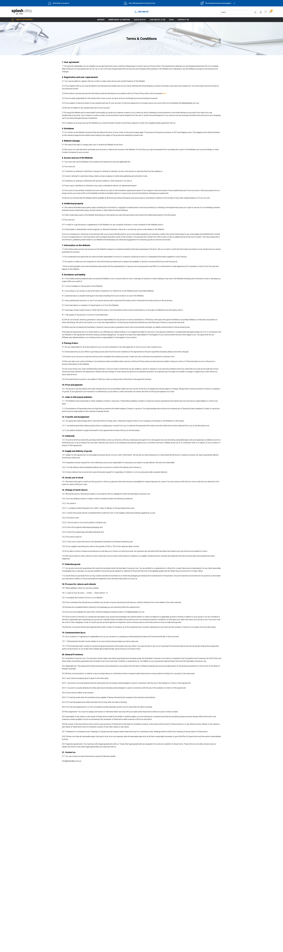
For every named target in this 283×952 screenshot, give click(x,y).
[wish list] (266, 12)
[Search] (255, 12)
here (164, 93)
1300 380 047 (143, 12)
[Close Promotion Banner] (233, 4)
